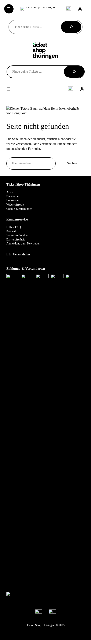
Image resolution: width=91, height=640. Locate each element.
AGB (9, 192)
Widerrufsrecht (15, 204)
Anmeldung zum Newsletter (23, 243)
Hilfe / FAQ (13, 227)
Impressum (12, 200)
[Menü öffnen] (8, 8)
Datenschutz (13, 196)
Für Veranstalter (18, 254)
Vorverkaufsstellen (17, 235)
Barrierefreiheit (15, 239)
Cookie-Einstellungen (19, 208)
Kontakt (11, 231)
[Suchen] (71, 27)
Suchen (72, 163)
